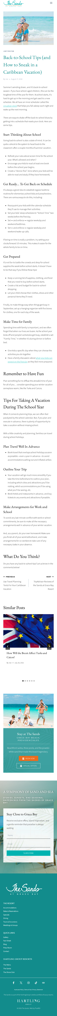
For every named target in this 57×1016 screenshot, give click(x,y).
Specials (6, 915)
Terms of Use (28, 990)
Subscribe (28, 853)
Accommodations (9, 908)
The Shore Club (9, 972)
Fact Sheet (7, 940)
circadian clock (10, 105)
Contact (6, 951)
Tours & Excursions (10, 922)
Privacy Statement (37, 990)
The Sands (7, 968)
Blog (5, 944)
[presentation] (28, 631)
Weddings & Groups (10, 925)
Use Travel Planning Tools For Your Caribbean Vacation (14, 583)
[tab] (23, 681)
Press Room (7, 948)
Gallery (5, 937)
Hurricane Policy (19, 990)
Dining (5, 918)
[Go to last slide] (8, 646)
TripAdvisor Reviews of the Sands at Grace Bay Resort (43, 583)
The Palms (7, 965)
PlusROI (37, 1008)
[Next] (49, 646)
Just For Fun (8, 51)
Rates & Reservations (10, 911)
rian (7, 79)
